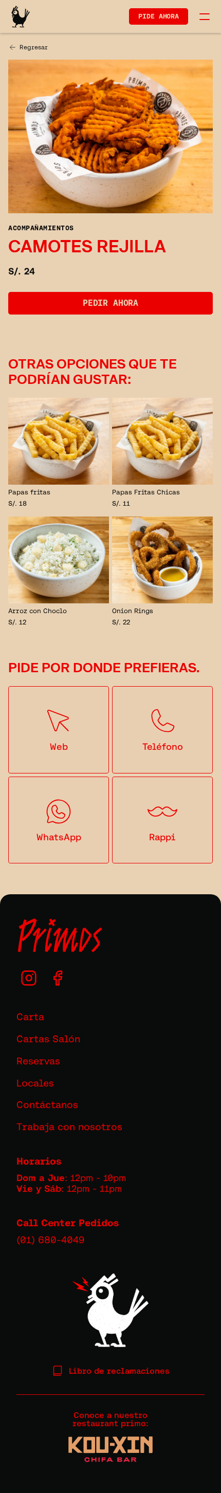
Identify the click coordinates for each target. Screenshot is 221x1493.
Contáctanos (47, 1104)
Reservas (38, 1060)
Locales (35, 1083)
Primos (59, 936)
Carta (30, 1016)
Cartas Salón (48, 1038)
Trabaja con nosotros (69, 1126)
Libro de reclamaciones (119, 1370)
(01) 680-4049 (50, 1239)
